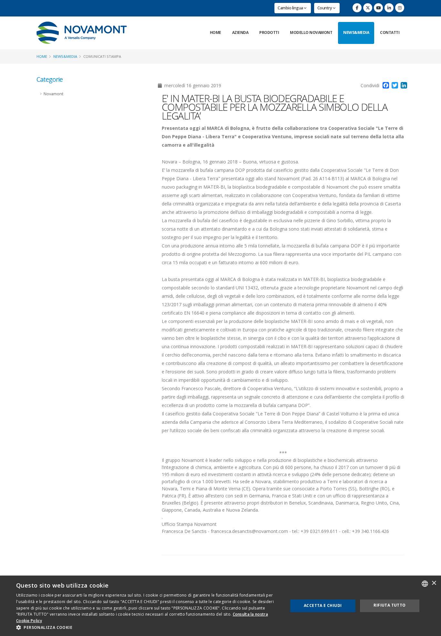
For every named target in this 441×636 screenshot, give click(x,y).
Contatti (389, 32)
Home (215, 32)
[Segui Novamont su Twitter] (367, 7)
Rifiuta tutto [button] (389, 605)
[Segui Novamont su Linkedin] (389, 7)
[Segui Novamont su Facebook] (357, 7)
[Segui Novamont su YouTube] (378, 7)
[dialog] (220, 606)
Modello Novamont (311, 32)
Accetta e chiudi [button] (323, 605)
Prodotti (269, 32)
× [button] (433, 583)
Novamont (53, 94)
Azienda (240, 32)
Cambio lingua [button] (291, 8)
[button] (148, 627)
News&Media (356, 32)
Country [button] (325, 8)
